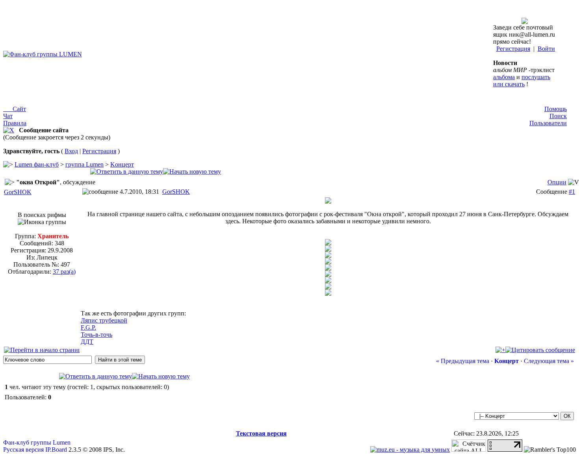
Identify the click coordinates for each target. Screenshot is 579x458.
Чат (8, 116)
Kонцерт (122, 164)
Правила (14, 123)
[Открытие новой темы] (192, 171)
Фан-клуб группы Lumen (37, 442)
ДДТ (87, 341)
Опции (556, 182)
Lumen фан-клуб (37, 164)
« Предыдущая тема (462, 361)
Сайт (14, 109)
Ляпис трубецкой (104, 320)
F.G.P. (88, 327)
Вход (71, 151)
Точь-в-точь (96, 334)
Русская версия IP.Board (35, 449)
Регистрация (513, 48)
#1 (572, 191)
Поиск (558, 116)
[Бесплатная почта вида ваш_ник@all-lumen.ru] (524, 22)
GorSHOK (18, 192)
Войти (546, 48)
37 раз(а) (64, 271)
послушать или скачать (521, 80)
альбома (504, 77)
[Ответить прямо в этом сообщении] (540, 350)
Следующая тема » (549, 361)
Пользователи (548, 123)
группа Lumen (84, 164)
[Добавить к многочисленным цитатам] (500, 350)
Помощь (555, 109)
